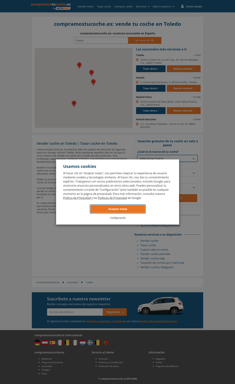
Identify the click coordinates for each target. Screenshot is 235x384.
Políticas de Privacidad (112, 198)
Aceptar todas (117, 209)
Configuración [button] (118, 217)
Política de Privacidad (77, 198)
